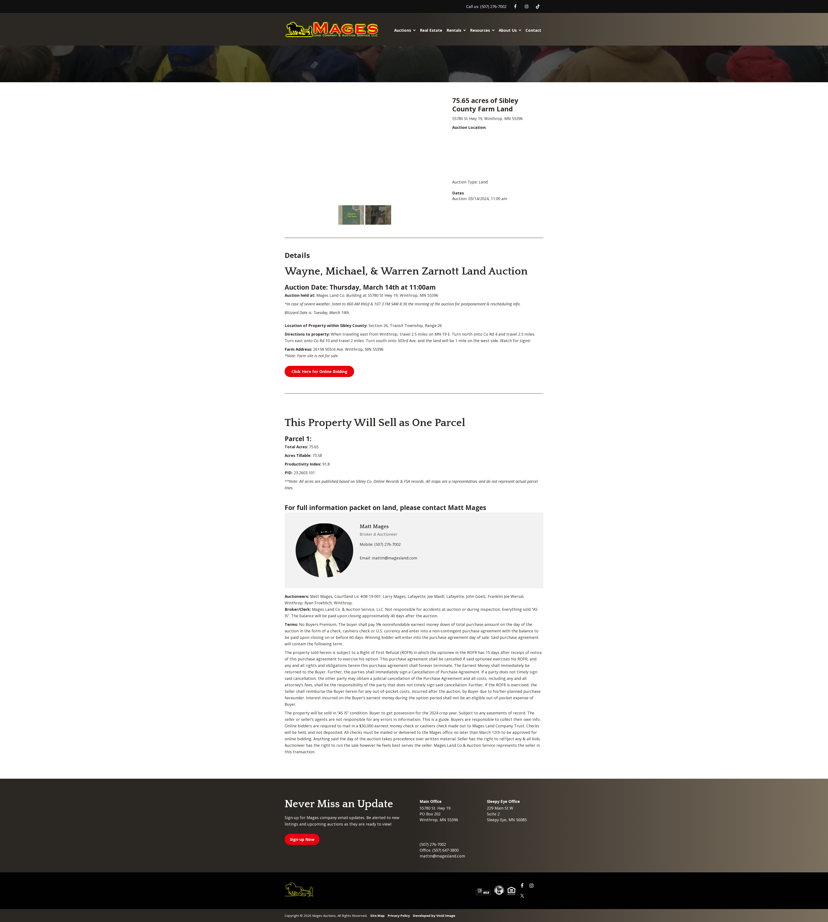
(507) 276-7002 (493, 6)
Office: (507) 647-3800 (439, 850)
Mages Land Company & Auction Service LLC (333, 29)
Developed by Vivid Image (434, 915)
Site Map (377, 915)
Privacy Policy (399, 915)
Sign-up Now (302, 839)
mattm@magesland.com (442, 856)
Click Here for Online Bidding (319, 371)
